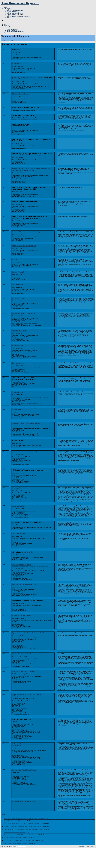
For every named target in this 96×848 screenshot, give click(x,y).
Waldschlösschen (18, 345)
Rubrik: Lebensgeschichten (15, 10)
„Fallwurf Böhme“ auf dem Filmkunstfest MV (15, 832)
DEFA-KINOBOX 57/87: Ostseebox (24, 246)
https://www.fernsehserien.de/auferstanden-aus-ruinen (24, 119)
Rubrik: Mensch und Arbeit (15, 14)
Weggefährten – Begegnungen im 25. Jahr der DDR (29, 77)
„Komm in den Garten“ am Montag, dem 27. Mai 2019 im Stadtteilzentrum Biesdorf (24, 829)
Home (5, 7)
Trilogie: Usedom (12, 11)
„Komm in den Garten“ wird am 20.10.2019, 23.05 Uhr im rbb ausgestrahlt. (22, 823)
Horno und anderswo (19, 506)
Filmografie (7, 8)
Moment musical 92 (19, 392)
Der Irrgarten (16, 488)
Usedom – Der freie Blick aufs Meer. (24, 770)
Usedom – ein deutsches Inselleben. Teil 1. (26, 452)
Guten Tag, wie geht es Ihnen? (22, 469)
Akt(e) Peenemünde (18, 533)
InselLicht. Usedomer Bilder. (21, 615)
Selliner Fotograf (18, 272)
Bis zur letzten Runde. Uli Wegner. (23, 801)
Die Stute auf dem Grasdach (21, 565)
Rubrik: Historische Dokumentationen (18, 16)
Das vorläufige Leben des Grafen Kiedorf (26, 423)
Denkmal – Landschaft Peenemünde (24, 671)
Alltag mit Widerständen (20, 94)
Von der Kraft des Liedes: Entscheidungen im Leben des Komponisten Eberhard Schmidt (31, 169)
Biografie (6, 17)
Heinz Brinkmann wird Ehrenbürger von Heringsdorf (16, 843)
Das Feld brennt (17, 409)
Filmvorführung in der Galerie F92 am (13, 821)
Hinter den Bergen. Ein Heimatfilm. (24, 584)
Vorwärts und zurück (19, 298)
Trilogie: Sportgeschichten (15, 13)
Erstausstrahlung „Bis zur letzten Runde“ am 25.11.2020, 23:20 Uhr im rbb (21, 818)
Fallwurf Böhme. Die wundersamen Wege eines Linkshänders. (28, 744)
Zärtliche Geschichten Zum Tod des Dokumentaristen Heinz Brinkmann (21, 834)
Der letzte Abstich (18, 363)
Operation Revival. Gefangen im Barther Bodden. (29, 633)
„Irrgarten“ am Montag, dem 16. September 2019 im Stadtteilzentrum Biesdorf (22, 826)
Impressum (81, 846)
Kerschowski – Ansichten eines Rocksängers (27, 232)
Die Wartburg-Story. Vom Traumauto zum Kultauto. (30, 654)
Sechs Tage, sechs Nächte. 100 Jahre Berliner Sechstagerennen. (27, 695)
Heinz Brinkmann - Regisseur (20, 3)
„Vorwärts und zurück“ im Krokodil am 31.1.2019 (15, 837)
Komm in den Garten (19, 330)
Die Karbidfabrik (18, 284)
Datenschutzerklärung (90, 846)
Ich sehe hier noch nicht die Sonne (23, 313)
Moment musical (17, 63)
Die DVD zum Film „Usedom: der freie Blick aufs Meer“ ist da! (19, 840)
